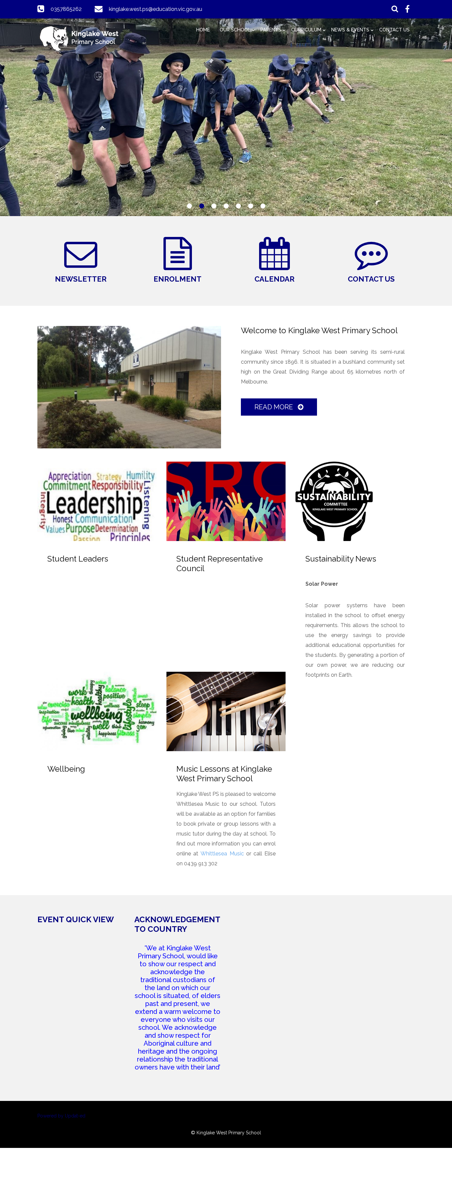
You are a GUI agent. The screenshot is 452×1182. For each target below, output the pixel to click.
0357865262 (66, 9)
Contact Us (394, 29)
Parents (270, 29)
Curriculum (306, 29)
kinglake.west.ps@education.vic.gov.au (155, 9)
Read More (274, 407)
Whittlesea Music (222, 853)
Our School (235, 29)
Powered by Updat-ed (61, 1115)
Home (203, 29)
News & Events (350, 29)
